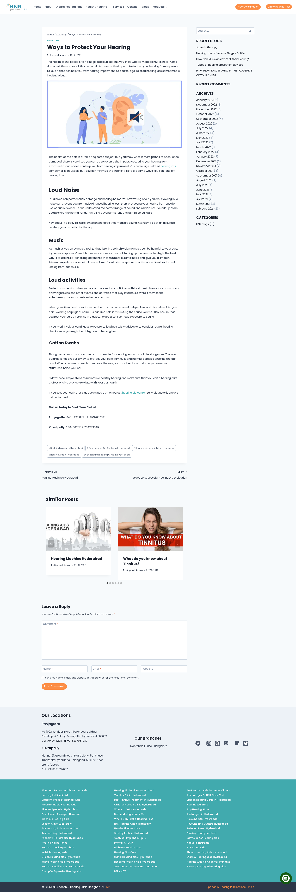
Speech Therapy (206, 47)
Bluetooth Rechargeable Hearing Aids (64, 790)
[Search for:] (225, 30)
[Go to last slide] (51, 544)
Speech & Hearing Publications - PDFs (230, 887)
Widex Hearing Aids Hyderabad (60, 861)
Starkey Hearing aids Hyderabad (207, 857)
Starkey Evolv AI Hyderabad (131, 833)
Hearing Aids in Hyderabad (63, 454)
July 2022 (202, 128)
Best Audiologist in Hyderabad (65, 448)
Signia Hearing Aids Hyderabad (133, 857)
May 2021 (202, 194)
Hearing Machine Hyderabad (60, 475)
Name (48, 668)
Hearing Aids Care (125, 852)
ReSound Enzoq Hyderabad (203, 828)
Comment (50, 624)
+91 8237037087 (77, 741)
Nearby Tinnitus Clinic (127, 828)
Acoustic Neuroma (198, 842)
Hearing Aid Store (197, 804)
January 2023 (205, 100)
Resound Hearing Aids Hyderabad (135, 861)
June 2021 (202, 190)
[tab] (107, 583)
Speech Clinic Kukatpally (57, 823)
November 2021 (206, 166)
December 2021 (206, 161)
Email (97, 668)
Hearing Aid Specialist (55, 795)
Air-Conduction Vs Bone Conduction (136, 866)
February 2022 (205, 152)
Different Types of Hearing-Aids (61, 800)
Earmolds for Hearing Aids (203, 838)
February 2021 (205, 208)
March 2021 (203, 204)
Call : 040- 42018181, (54, 741)
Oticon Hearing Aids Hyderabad (61, 857)
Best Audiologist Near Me (129, 814)
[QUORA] (217, 743)
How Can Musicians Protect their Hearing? (223, 59)
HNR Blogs (53, 40)
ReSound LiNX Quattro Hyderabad (207, 823)
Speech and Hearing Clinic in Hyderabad (106, 454)
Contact (133, 7)
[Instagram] (209, 743)
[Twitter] (245, 743)
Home (37, 7)
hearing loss (168, 166)
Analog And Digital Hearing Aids (206, 866)
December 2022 (206, 104)
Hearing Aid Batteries (54, 842)
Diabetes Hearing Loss (127, 847)
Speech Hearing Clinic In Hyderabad (209, 800)
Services (118, 7)
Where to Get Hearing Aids (130, 809)
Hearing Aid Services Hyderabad (133, 790)
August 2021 (204, 180)
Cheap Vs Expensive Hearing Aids (62, 871)
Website (148, 668)
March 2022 (203, 147)
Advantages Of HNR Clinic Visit (205, 795)
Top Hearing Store (198, 809)
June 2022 (202, 133)
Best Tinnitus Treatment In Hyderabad (137, 800)
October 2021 (204, 171)
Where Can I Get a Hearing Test (133, 819)
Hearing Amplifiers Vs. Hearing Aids (63, 866)
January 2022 (205, 156)
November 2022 (206, 109)
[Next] (177, 544)
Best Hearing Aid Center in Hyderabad (108, 448)
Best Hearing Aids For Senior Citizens (209, 790)
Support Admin (58, 55)
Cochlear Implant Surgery (130, 838)
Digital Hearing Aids (69, 7)
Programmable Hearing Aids (59, 804)
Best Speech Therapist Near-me (61, 814)
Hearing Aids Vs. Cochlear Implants (208, 861)
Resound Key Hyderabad (57, 833)
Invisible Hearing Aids (54, 852)
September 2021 (206, 175)
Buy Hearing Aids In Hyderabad (60, 828)
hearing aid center (134, 392)
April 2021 (202, 199)
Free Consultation (248, 6)
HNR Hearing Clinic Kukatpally (132, 823)
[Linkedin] (237, 743)
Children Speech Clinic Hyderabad (135, 804)
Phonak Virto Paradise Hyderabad (62, 838)
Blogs (145, 7)
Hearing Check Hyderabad (58, 847)
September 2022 (207, 119)
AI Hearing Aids (196, 847)
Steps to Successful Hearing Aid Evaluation (160, 475)
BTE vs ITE (120, 871)
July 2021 (202, 185)
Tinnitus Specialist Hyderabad (60, 809)
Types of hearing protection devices (219, 65)
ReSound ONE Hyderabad (202, 819)
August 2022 (204, 123)
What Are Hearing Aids (55, 819)
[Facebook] (198, 743)
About (49, 7)
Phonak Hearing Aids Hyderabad (207, 852)
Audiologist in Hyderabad (202, 814)
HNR (107, 887)
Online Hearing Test (279, 6)
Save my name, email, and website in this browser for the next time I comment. (92, 677)
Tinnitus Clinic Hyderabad (130, 795)
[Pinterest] (226, 743)
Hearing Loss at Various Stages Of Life (220, 53)
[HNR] (17, 7)
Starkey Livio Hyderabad (201, 833)
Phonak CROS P (123, 842)
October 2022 (205, 114)
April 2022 (202, 142)
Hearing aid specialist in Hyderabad (154, 448)
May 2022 (202, 138)
